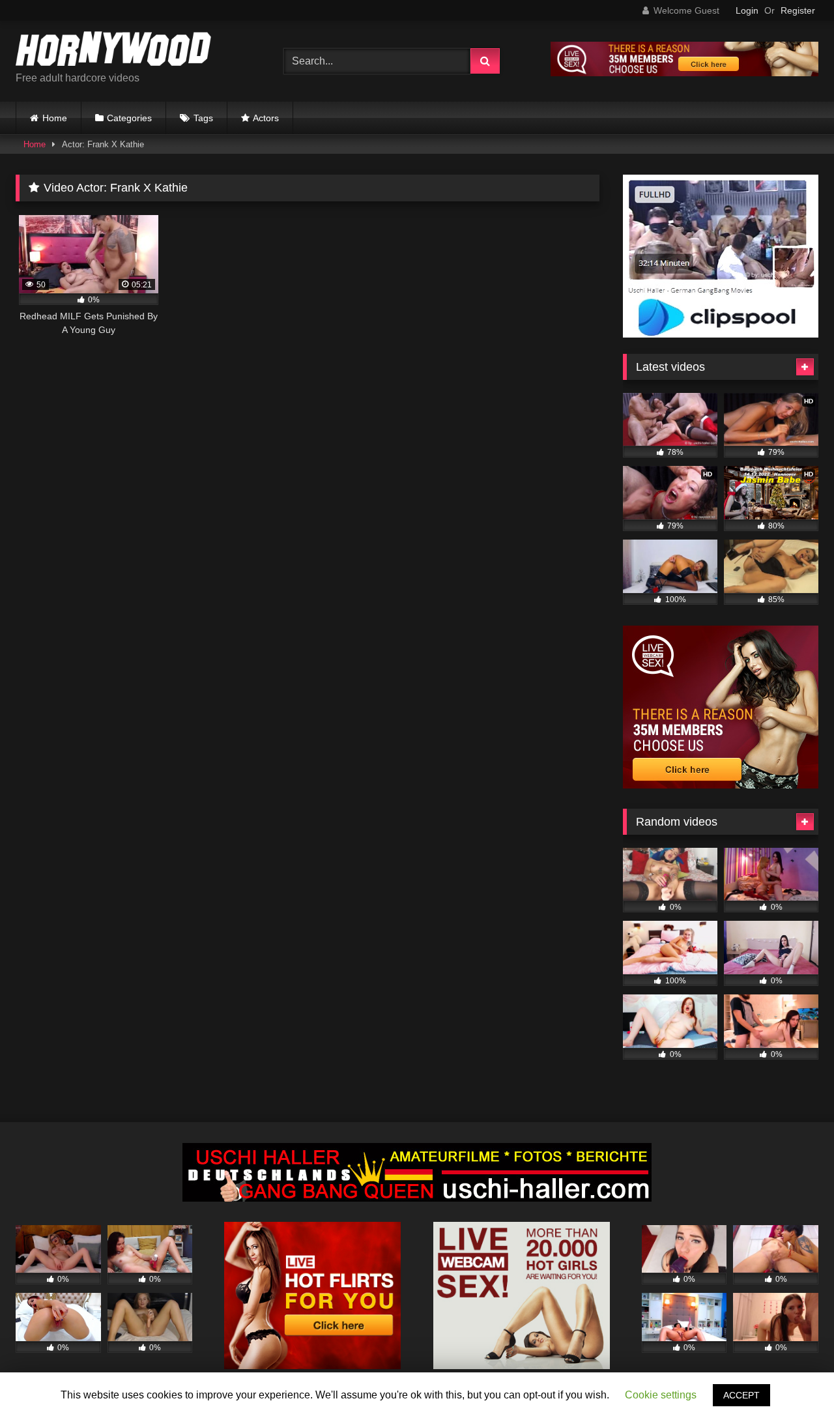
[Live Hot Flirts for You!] (312, 1365)
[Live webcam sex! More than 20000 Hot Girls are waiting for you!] (521, 1365)
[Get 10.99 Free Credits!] (684, 72)
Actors (266, 118)
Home (54, 118)
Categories (129, 118)
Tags (203, 118)
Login (747, 10)
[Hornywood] (113, 50)
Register (798, 10)
